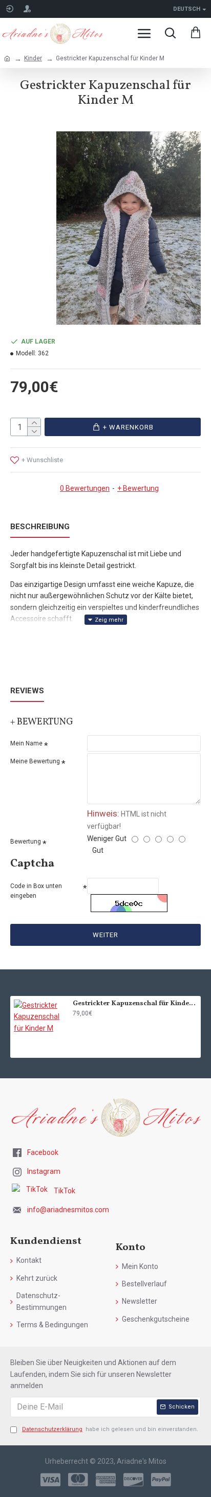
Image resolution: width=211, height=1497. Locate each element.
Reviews (27, 690)
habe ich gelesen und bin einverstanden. (110, 1429)
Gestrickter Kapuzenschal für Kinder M (135, 1004)
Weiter (105, 935)
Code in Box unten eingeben (36, 890)
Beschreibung (40, 526)
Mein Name (26, 743)
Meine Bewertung (35, 761)
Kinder (33, 58)
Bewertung (25, 841)
